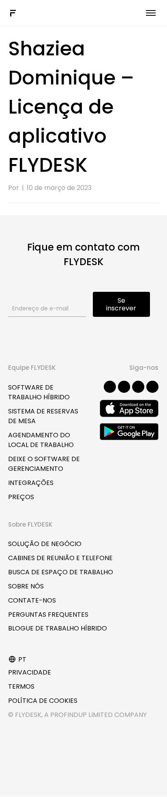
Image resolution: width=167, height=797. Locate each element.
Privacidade (29, 672)
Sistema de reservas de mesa (43, 416)
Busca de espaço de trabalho (60, 572)
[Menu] (151, 13)
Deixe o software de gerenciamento (44, 463)
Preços (21, 497)
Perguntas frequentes (48, 614)
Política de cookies (42, 700)
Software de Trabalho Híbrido (39, 392)
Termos (21, 686)
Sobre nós (26, 586)
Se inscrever (121, 304)
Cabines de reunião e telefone (60, 558)
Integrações (31, 482)
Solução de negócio (44, 543)
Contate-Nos (32, 600)
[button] (110, 387)
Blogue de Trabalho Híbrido (57, 628)
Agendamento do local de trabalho (41, 439)
